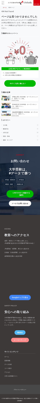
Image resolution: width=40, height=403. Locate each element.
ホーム (6, 356)
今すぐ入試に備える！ (18, 83)
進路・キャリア (20, 140)
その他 (20, 125)
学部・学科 (20, 136)
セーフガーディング (20, 340)
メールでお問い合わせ (20, 203)
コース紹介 (8, 368)
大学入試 (20, 132)
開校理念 (20, 332)
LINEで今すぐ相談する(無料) (21, 194)
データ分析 (8, 364)
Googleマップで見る (20, 297)
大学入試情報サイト (11, 376)
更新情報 (7, 360)
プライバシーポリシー (20, 389)
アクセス (7, 372)
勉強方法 (20, 129)
